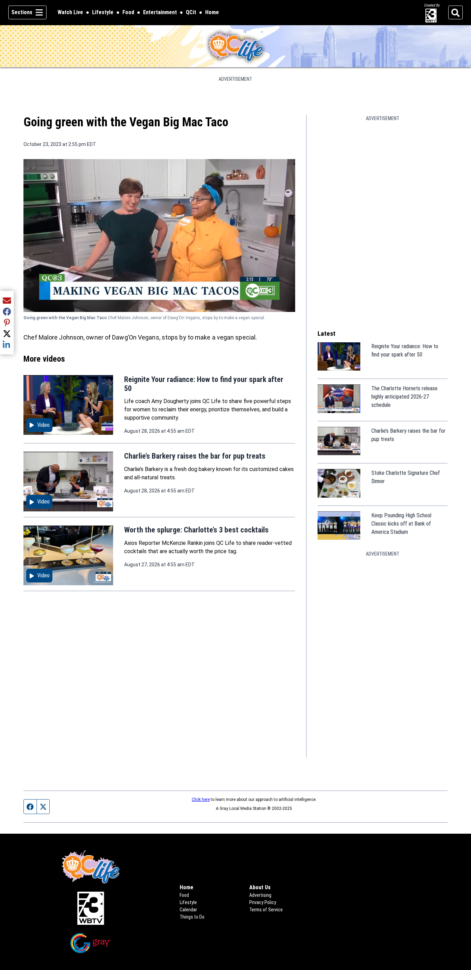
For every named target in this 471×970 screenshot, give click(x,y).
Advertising (260, 895)
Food (128, 12)
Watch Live (70, 13)
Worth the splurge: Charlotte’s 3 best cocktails (196, 530)
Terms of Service (266, 909)
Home (212, 12)
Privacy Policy (262, 902)
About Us (260, 887)
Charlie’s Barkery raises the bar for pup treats (194, 456)
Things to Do (192, 917)
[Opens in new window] (90, 908)
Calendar (188, 909)
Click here (201, 799)
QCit (191, 13)
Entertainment (160, 12)
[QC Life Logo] (235, 46)
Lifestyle (102, 12)
